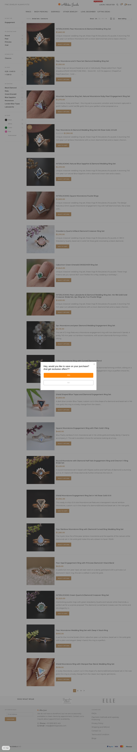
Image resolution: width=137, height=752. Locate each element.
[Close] (94, 364)
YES (68, 375)
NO (68, 382)
